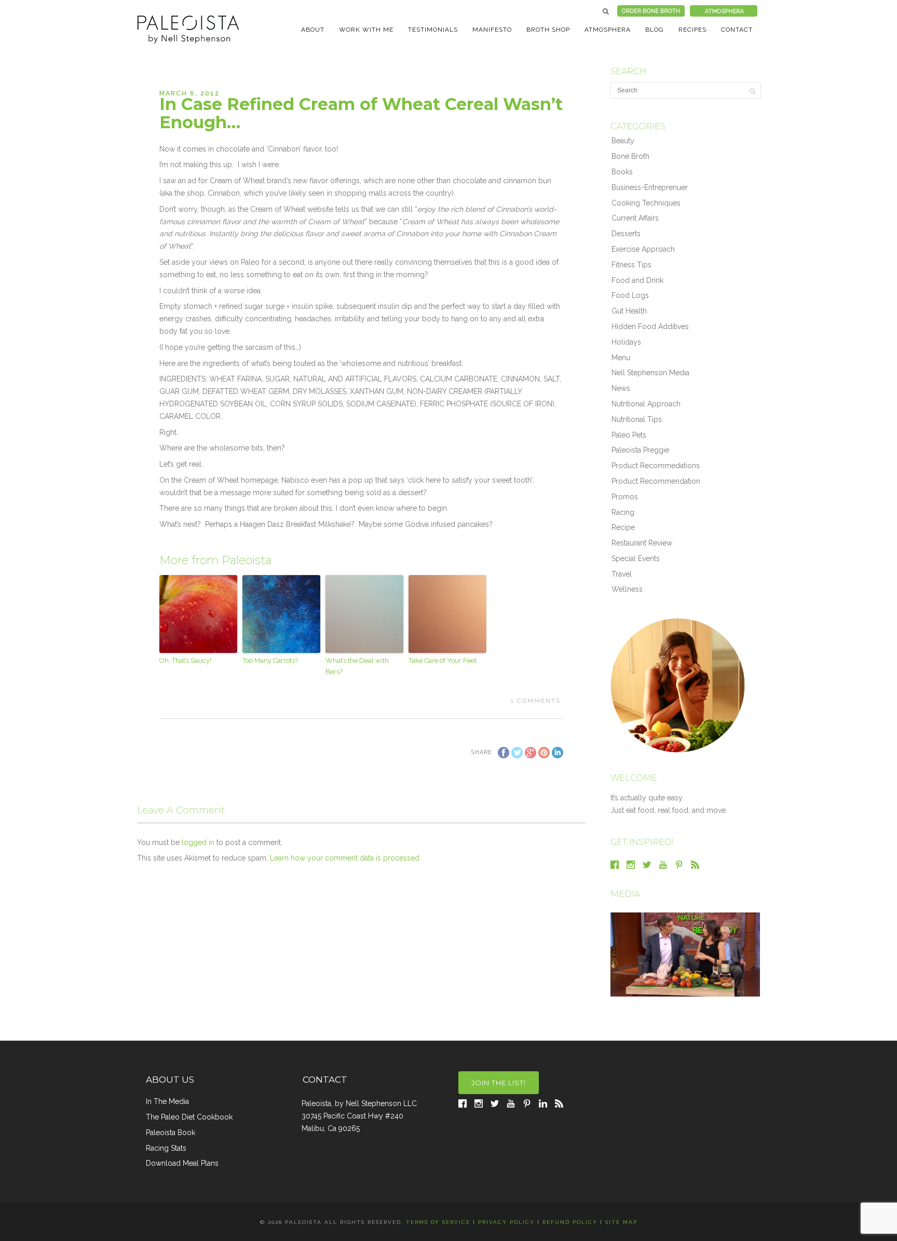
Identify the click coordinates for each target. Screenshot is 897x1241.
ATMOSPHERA (608, 29)
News (620, 388)
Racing (622, 512)
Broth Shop (548, 29)
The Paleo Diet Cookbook (189, 1117)
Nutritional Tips (636, 419)
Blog (654, 29)
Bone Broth (630, 156)
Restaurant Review (641, 543)
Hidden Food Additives (650, 326)
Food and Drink (637, 280)
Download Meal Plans (182, 1163)
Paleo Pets (628, 435)
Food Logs (630, 295)
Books (622, 172)
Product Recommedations (655, 465)
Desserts (626, 233)
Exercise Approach (643, 249)
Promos (624, 497)
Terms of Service (438, 1222)
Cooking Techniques (646, 203)
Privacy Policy (506, 1222)
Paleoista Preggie (640, 450)
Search (606, 11)
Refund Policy (569, 1222)
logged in (198, 842)
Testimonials (433, 29)
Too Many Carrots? (270, 660)
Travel (621, 574)
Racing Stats (166, 1148)
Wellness (627, 589)
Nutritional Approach (646, 404)
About (312, 29)
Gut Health (629, 311)
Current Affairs (635, 218)
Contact (737, 29)
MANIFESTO (492, 29)
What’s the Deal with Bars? (357, 666)
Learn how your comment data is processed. (345, 858)
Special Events (635, 558)
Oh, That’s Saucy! (185, 660)
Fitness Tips (631, 265)
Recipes (692, 29)
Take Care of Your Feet (443, 660)
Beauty (622, 141)
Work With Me (366, 29)
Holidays (626, 342)
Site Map (621, 1222)
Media (625, 894)
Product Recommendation (655, 481)
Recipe (623, 527)
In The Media (167, 1101)
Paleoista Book (170, 1132)
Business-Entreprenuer (649, 187)
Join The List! (498, 1083)
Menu (620, 357)
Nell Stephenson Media (650, 373)
